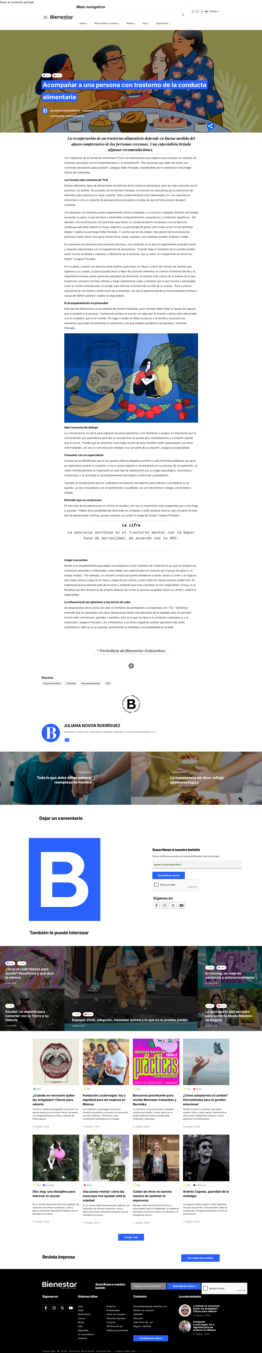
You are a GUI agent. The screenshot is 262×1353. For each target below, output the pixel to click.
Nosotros (82, 1338)
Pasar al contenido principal (17, 2)
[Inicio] (59, 17)
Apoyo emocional (51, 683)
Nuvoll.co (145, 1351)
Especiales (162, 23)
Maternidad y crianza (106, 23)
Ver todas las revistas (200, 1257)
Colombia (71, 683)
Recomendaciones (91, 683)
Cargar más (131, 1237)
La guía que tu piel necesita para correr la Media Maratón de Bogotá (229, 1016)
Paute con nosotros (116, 1314)
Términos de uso (114, 1326)
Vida (144, 23)
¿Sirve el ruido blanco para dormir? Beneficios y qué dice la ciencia (29, 973)
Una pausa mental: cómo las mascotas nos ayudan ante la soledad (104, 1196)
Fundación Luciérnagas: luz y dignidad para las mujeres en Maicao (104, 1100)
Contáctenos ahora (150, 1338)
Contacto (111, 1322)
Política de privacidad (117, 1330)
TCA (108, 683)
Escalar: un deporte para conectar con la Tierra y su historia (27, 1016)
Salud (82, 23)
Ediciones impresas (115, 1318)
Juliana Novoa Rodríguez (65, 110)
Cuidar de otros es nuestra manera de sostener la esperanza (152, 1196)
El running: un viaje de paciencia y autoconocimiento (230, 975)
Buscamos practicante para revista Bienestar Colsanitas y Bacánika (154, 1100)
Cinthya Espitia (75, 116)
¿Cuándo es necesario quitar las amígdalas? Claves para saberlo (54, 1100)
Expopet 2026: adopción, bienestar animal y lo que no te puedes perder (130, 1020)
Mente (130, 23)
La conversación (86, 1334)
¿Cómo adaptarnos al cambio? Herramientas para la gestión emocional (205, 1100)
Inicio (80, 1306)
